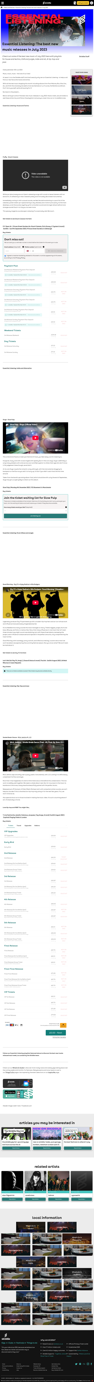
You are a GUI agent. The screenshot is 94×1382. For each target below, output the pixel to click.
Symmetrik (76, 1195)
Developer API (36, 1366)
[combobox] (28, 251)
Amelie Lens (29, 1195)
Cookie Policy (5, 1370)
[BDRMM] (58, 1182)
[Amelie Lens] (35, 1182)
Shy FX (16, 584)
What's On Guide (18, 1068)
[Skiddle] (5, 1336)
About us (18, 1364)
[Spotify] (80, 1364)
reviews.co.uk (58, 1344)
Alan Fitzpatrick (8, 1195)
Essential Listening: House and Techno (16, 106)
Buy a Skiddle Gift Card (57, 1370)
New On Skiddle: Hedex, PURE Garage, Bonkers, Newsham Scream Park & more (47, 1144)
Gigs (3, 1343)
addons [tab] (37, 825)
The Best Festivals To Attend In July (77, 1142)
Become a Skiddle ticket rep (40, 1370)
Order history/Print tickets (22, 1366)
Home (3, 1364)
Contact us (19, 1368)
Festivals (20, 1343)
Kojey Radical (25, 584)
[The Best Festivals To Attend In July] (78, 1133)
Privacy (4, 1368)
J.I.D (29, 737)
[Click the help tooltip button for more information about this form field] (23, 247)
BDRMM (51, 1195)
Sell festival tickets (56, 1368)
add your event (83, 3)
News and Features (9, 7)
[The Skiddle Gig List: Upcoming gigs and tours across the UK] (16, 1133)
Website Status (37, 1364)
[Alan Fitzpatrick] (12, 1182)
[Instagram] (88, 1364)
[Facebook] (91, 1364)
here (80, 1380)
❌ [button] (92, 1380)
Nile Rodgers (35, 584)
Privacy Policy (20, 258)
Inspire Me (51, 1072)
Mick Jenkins (22, 737)
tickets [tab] (10, 825)
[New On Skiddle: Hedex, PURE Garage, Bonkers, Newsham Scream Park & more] (47, 1133)
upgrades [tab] (28, 825)
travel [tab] (19, 825)
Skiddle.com (47, 3)
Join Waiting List (35, 516)
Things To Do (9, 1072)
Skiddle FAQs (55, 1366)
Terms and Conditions (7, 1366)
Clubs (10, 1343)
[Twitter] (76, 1364)
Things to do (32, 1343)
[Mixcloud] (84, 1364)
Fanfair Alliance (82, 1350)
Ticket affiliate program (39, 1368)
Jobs (17, 1370)
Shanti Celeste (13, 157)
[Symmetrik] (82, 1182)
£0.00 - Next (55, 1032)
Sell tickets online (56, 1364)
